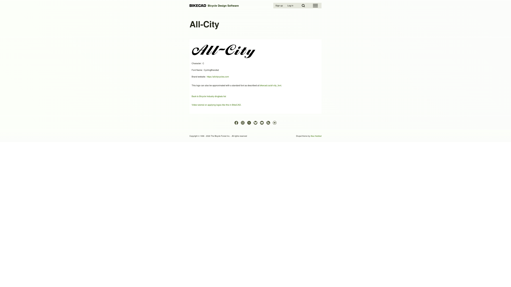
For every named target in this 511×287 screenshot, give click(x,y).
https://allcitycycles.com (218, 76)
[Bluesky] (255, 123)
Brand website (198, 76)
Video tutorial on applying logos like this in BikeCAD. (216, 104)
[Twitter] (249, 123)
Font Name (197, 69)
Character (196, 63)
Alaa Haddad (316, 136)
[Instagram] (242, 123)
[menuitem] (279, 5)
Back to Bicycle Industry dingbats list (209, 96)
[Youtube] (262, 123)
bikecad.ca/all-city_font (270, 85)
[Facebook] (236, 123)
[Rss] (268, 123)
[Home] (197, 5)
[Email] (274, 123)
